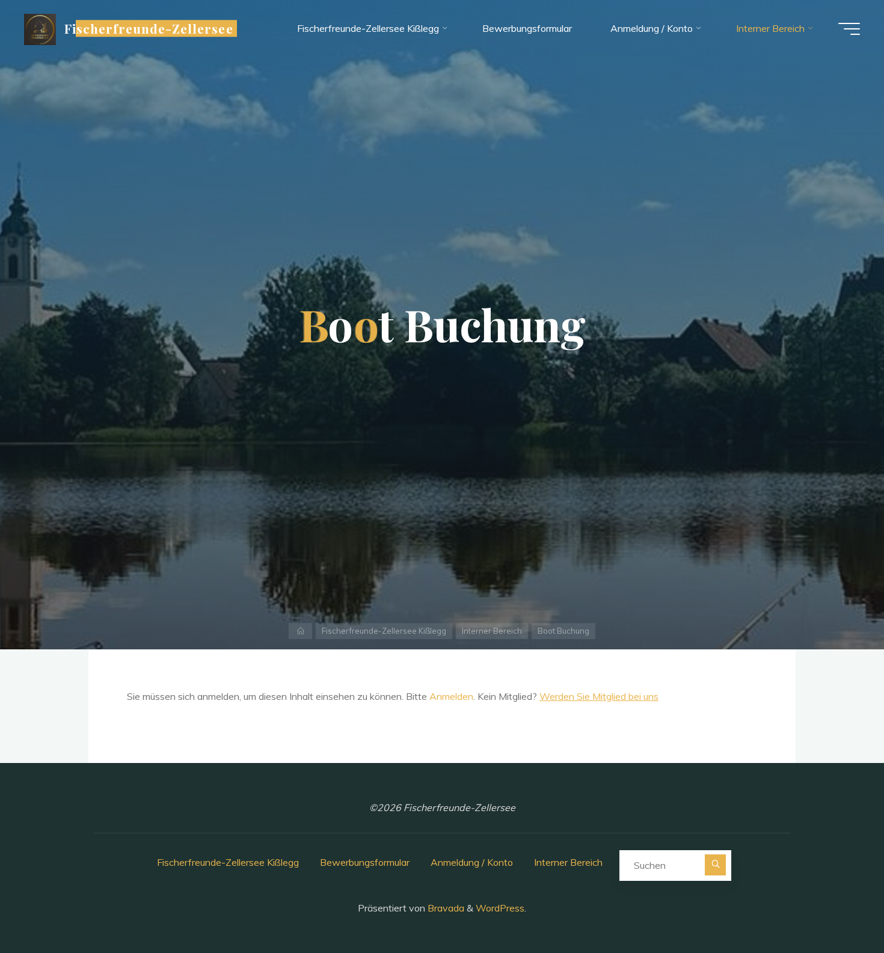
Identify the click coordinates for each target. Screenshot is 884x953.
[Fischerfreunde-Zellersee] (40, 28)
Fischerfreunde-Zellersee (148, 28)
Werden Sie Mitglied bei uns (598, 696)
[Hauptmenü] (849, 29)
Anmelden (451, 696)
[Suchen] (715, 864)
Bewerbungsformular (365, 862)
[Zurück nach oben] (837, 906)
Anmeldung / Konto (472, 862)
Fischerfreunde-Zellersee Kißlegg (384, 631)
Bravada (444, 908)
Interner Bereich (492, 631)
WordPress (500, 908)
